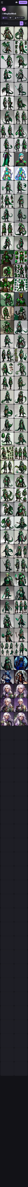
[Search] (21, 23)
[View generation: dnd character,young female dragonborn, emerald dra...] (7, 271)
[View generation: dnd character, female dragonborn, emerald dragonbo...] (7, 61)
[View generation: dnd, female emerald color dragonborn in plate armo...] (7, 579)
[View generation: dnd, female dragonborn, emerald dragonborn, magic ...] (21, 383)
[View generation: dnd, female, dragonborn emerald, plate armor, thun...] (7, 649)
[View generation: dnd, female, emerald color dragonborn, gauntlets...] (21, 621)
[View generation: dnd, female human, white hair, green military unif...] (7, 691)
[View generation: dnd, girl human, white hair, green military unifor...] (7, 957)
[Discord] (16, 2)
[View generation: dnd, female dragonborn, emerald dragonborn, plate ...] (7, 33)
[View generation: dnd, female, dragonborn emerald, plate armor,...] (21, 649)
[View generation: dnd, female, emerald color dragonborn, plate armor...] (21, 607)
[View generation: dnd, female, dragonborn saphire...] (21, 663)
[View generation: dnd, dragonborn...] (21, 677)
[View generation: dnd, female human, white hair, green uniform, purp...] (21, 719)
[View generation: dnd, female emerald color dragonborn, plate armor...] (7, 593)
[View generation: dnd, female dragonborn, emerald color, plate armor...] (21, 593)
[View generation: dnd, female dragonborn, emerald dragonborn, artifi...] (7, 453)
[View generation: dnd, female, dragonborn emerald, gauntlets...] (7, 635)
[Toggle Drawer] (2, 2)
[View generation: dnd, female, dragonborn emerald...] (7, 663)
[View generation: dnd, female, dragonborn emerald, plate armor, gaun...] (21, 635)
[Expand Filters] (25, 23)
